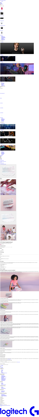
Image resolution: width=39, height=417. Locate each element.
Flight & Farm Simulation (3, 378)
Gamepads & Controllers (3, 379)
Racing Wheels (2, 377)
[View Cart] (0, 158)
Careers (2, 370)
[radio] (0, 253)
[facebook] (1, 365)
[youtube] (2, 365)
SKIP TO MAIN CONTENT (3, 0)
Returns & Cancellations (3, 388)
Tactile (2, 249)
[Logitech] (1, 3)
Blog (1, 371)
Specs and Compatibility (2, 264)
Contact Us (2, 387)
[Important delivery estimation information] (0, 259)
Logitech (2, 1)
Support (1, 2)
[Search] (0, 156)
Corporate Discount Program (4, 395)
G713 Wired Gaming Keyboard (3, 161)
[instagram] (0, 365)
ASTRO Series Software (3, 384)
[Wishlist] (0, 157)
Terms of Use (1, 405)
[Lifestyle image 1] (8, 187)
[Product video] (8, 233)
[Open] (1, 158)
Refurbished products (3, 380)
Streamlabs (2, 383)
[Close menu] (0, 4)
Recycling (2, 372)
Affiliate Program (3, 394)
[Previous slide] (0, 353)
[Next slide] (2, 353)
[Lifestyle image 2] (8, 203)
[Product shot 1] (8, 171)
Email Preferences (3, 391)
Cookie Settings (7, 405)
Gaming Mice (2, 375)
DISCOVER (1, 86)
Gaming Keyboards (2, 160)
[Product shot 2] (8, 218)
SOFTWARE (1, 155)
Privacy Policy (4, 405)
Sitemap (9, 405)
